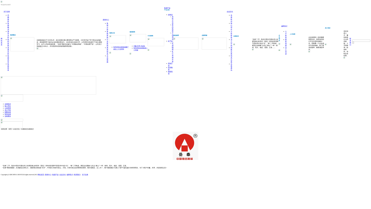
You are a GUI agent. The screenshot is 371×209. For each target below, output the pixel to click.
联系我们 (77, 174)
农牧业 (170, 14)
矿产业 (170, 41)
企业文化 (230, 11)
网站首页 (41, 174)
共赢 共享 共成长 (139, 46)
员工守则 (8, 110)
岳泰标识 (8, 104)
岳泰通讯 (8, 116)
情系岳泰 (8, 114)
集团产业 (167, 8)
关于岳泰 (7, 11)
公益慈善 (8, 108)
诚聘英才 (284, 26)
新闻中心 (106, 20)
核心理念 (8, 106)
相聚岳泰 (8, 112)
